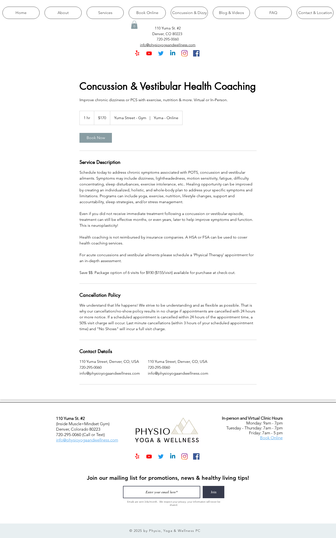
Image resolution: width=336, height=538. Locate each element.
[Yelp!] (137, 53)
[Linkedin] (172, 53)
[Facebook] (196, 53)
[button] (134, 25)
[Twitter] (161, 53)
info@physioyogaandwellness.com (87, 440)
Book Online (271, 437)
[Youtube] (149, 53)
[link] (95, 138)
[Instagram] (184, 53)
